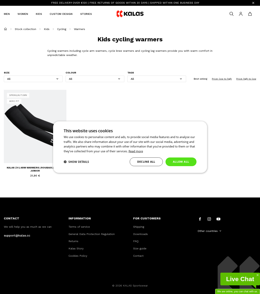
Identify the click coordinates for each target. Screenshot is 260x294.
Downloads (140, 234)
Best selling (200, 78)
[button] (76, 162)
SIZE (7, 73)
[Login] (240, 14)
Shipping (138, 226)
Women (23, 13)
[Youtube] (218, 218)
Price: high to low (246, 78)
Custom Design (61, 13)
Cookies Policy (78, 255)
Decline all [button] (146, 161)
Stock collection (25, 29)
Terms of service (79, 226)
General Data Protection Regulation (92, 234)
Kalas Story (76, 248)
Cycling (61, 29)
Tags (130, 73)
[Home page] (5, 29)
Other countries (208, 230)
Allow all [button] (181, 161)
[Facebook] (200, 218)
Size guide (139, 248)
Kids (39, 13)
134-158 (22, 155)
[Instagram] (209, 218)
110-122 (11, 155)
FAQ (136, 241)
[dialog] (130, 147)
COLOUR (71, 73)
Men (7, 13)
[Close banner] (253, 3)
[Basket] (250, 14)
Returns (73, 241)
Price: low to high (222, 78)
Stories (86, 13)
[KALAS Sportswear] (130, 13)
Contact (138, 255)
